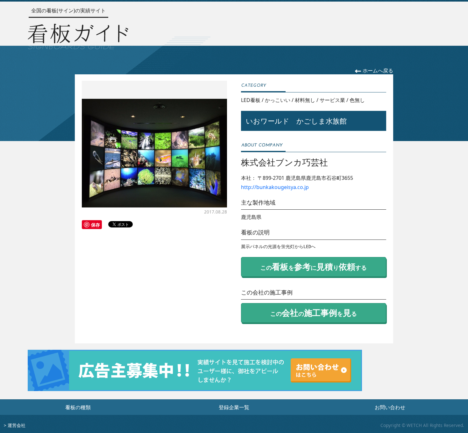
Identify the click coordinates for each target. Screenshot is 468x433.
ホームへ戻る (377, 70)
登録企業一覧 (234, 407)
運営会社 (16, 425)
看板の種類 (78, 407)
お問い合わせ (390, 407)
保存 (95, 224)
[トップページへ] (78, 35)
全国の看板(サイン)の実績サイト (68, 10)
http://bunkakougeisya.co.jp (275, 187)
